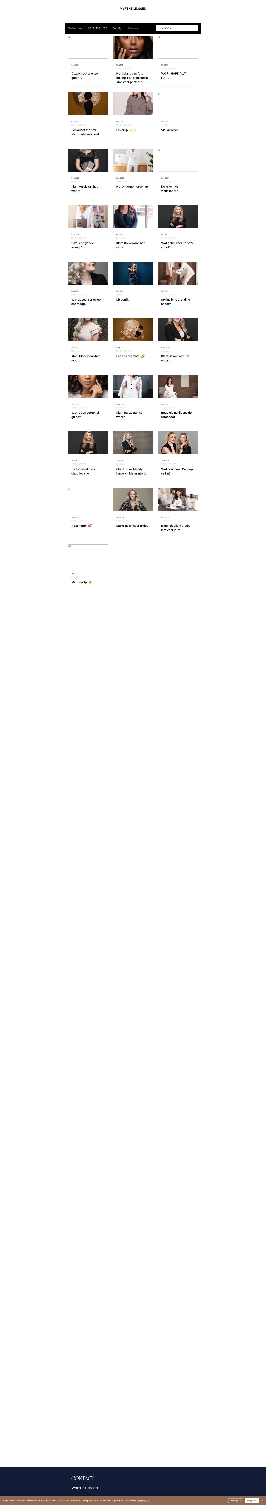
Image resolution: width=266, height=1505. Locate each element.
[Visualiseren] (178, 103)
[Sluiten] (262, 1500)
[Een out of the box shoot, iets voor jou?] (88, 103)
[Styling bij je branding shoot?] (178, 273)
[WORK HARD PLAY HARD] (178, 47)
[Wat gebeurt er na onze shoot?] (178, 216)
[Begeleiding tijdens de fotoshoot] (178, 386)
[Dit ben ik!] (133, 273)
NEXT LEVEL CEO (97, 28)
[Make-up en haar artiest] (133, 499)
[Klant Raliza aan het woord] (133, 386)
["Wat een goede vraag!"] (88, 216)
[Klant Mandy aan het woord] (88, 329)
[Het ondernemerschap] (133, 160)
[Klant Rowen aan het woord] (133, 216)
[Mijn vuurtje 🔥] (88, 555)
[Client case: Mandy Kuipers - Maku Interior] (133, 442)
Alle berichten (75, 28)
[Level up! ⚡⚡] (133, 103)
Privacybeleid (143, 1500)
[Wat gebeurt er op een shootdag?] (88, 273)
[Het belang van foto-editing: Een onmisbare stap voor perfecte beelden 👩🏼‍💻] (133, 47)
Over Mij (117, 28)
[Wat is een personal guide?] (88, 386)
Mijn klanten (132, 28)
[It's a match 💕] (88, 499)
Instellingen (236, 1500)
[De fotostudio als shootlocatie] (88, 442)
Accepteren (252, 1500)
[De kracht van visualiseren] (178, 160)
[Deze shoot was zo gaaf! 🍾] (88, 47)
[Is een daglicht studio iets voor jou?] (178, 499)
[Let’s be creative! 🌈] (133, 329)
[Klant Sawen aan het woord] (178, 329)
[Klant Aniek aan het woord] (88, 160)
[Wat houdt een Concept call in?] (178, 442)
